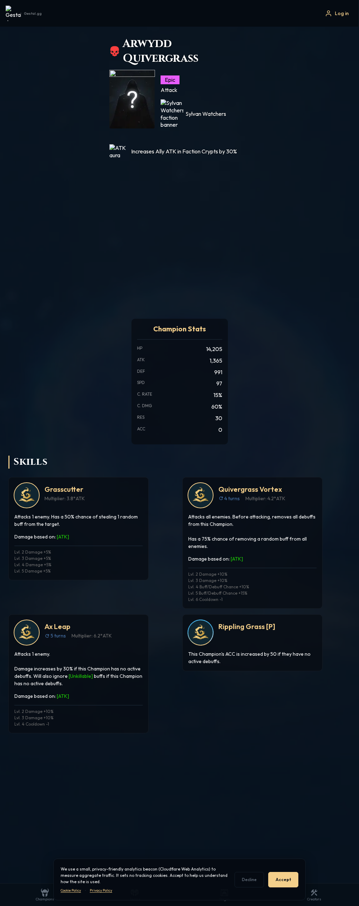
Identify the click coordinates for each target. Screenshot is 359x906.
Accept (283, 879)
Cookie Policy (71, 890)
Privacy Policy (101, 890)
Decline (249, 879)
